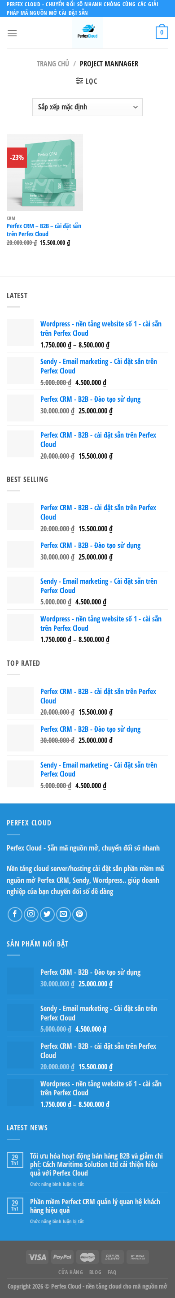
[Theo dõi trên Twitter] (47, 914)
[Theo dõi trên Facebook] (15, 914)
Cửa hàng (70, 1272)
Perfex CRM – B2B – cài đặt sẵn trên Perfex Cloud (44, 230)
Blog (95, 1272)
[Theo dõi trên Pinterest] (79, 914)
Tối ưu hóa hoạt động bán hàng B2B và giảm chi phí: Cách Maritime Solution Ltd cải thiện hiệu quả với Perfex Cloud (96, 1165)
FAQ (112, 1272)
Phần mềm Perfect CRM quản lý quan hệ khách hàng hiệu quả (95, 1206)
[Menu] (12, 33)
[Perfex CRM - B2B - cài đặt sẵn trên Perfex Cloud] (45, 172)
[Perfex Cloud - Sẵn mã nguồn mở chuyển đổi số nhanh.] (87, 32)
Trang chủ (53, 64)
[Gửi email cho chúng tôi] (63, 914)
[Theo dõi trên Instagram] (31, 914)
